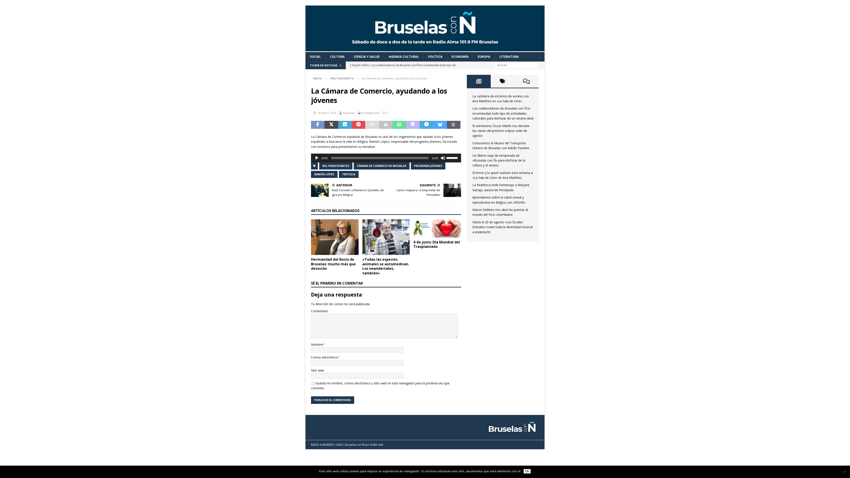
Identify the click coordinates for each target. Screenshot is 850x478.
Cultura (337, 56)
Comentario (319, 311)
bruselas (349, 113)
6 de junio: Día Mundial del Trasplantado (436, 244)
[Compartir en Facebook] (318, 125)
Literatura (509, 56)
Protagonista (370, 113)
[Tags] (503, 81)
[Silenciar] (443, 158)
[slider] (452, 158)
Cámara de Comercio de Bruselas (381, 166)
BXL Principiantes (336, 166)
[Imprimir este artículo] (385, 125)
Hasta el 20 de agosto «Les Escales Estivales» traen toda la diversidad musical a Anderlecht (502, 227)
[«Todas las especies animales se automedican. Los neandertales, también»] (386, 237)
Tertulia (348, 174)
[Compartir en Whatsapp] (399, 125)
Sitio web (317, 370)
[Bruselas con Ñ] (425, 49)
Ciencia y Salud (367, 56)
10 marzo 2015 (326, 113)
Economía (460, 56)
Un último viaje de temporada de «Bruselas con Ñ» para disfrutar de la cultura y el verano (498, 160)
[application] (386, 158)
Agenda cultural (404, 56)
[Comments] (526, 81)
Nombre (317, 344)
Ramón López (324, 174)
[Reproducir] (317, 158)
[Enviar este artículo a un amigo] (372, 125)
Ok (527, 471)
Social (315, 56)
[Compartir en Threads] (453, 125)
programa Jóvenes (428, 166)
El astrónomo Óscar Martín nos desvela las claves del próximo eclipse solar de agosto (500, 131)
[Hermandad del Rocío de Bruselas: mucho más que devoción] (335, 237)
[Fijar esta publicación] (358, 125)
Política (435, 56)
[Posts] (479, 81)
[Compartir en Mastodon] (413, 125)
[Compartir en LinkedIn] (345, 125)
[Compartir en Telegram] (426, 125)
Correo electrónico (324, 357)
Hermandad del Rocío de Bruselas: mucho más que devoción (333, 264)
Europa (484, 56)
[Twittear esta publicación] (331, 125)
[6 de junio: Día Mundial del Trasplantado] (437, 228)
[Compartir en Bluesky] (440, 125)
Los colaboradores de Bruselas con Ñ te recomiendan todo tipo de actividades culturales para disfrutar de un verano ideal (502, 113)
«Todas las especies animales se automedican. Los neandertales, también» (385, 266)
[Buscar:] (517, 65)
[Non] (844, 472)
